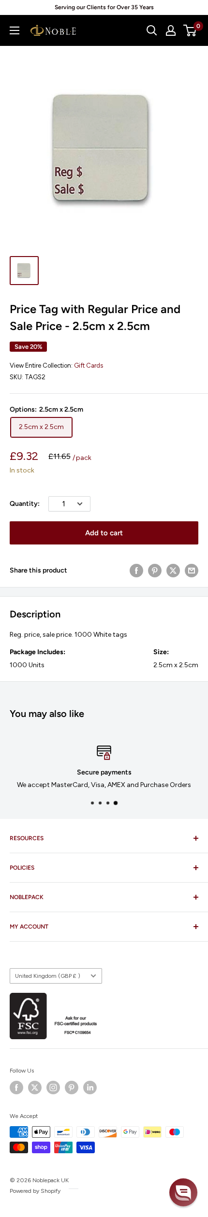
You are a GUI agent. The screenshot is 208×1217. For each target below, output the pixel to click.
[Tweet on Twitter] (173, 570)
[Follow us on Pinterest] (71, 1087)
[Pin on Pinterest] (155, 570)
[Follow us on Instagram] (53, 1087)
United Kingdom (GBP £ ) (47, 976)
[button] (183, 1192)
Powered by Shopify (35, 1191)
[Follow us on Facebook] (16, 1087)
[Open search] (152, 30)
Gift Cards (88, 365)
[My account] (171, 30)
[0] (190, 30)
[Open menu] (14, 30)
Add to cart (104, 533)
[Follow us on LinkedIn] (90, 1087)
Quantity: (25, 504)
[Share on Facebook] (136, 570)
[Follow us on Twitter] (35, 1087)
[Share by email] (191, 570)
